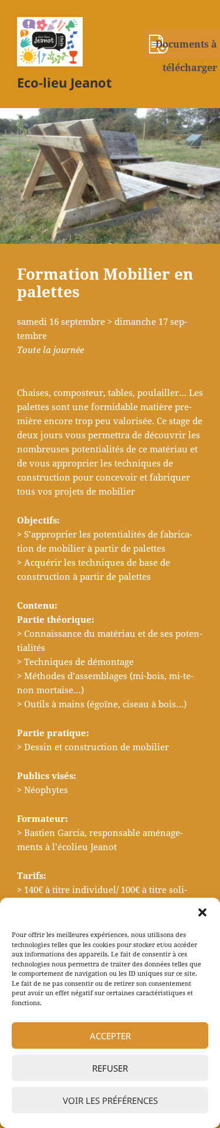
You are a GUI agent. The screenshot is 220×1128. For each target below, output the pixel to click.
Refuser (110, 1068)
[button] (202, 912)
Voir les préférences (110, 1100)
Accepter (110, 1036)
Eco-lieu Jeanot (64, 82)
